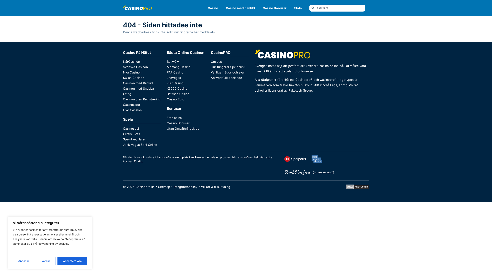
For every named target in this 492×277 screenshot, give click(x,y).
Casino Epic (175, 99)
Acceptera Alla (72, 261)
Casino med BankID (240, 8)
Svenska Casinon (135, 67)
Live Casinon (132, 110)
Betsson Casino (178, 94)
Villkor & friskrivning (215, 187)
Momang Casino (178, 67)
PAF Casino (175, 72)
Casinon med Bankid (138, 83)
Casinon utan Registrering (141, 99)
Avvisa (46, 261)
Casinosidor (131, 105)
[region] (50, 243)
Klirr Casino (175, 83)
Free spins (174, 118)
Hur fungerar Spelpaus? (228, 67)
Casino (213, 8)
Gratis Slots (131, 134)
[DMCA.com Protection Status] (357, 188)
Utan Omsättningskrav (183, 128)
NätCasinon (131, 61)
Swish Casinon (133, 78)
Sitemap (164, 187)
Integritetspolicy (185, 187)
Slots (298, 8)
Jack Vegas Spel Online (140, 145)
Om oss (216, 61)
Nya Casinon (132, 72)
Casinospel (131, 128)
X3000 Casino (177, 88)
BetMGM (173, 61)
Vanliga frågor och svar (228, 72)
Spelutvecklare (134, 139)
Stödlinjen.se (303, 71)
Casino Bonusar (275, 8)
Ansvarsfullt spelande (226, 78)
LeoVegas (174, 78)
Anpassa (24, 261)
